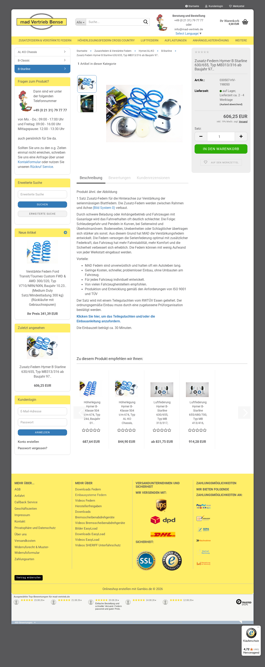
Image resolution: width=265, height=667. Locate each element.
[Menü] (258, 628)
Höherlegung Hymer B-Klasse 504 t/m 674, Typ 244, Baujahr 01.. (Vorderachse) (92, 413)
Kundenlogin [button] (215, 6)
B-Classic (24, 60)
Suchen (42, 204)
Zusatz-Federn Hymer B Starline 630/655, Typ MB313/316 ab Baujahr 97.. (42, 371)
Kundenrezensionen (153, 178)
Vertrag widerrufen (28, 577)
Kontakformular (29, 162)
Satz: (198, 128)
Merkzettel (238, 6)
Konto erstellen (28, 442)
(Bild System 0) (104, 208)
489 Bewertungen (23, 622)
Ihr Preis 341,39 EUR (42, 314)
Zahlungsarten (24, 559)
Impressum (22, 515)
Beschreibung (91, 178)
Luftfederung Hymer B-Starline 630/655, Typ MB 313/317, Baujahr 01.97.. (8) (162, 413)
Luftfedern (149, 40)
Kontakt (19, 521)
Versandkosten (24, 541)
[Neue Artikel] (65, 232)
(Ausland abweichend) (231, 104)
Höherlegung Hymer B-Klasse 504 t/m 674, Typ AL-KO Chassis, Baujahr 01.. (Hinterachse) (127, 413)
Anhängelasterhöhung (211, 40)
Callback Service (25, 502)
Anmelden (42, 432)
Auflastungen (176, 40)
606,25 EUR (42, 386)
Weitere (241, 40)
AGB (17, 489)
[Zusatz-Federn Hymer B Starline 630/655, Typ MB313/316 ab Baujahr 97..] (144, 113)
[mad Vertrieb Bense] (41, 21)
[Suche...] (146, 22)
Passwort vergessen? (32, 448)
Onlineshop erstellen (116, 589)
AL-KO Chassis (27, 52)
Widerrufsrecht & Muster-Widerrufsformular (31, 550)
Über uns (20, 534)
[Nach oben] (11, 661)
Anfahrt (19, 496)
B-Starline (24, 69)
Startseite (193, 6)
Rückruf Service (41, 167)
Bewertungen (119, 178)
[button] (201, 136)
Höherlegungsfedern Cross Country (106, 40)
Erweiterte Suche (42, 213)
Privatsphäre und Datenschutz (34, 528)
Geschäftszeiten (25, 508)
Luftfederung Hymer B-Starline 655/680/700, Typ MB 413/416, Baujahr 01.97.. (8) (198, 413)
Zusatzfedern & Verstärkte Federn (45, 40)
